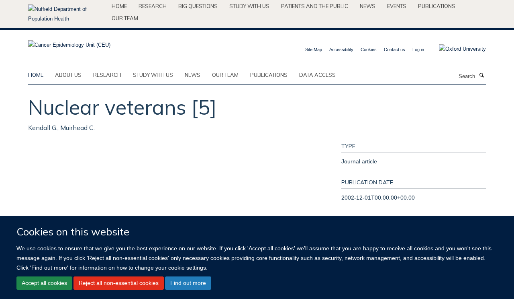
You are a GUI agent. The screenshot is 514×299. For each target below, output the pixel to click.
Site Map (313, 49)
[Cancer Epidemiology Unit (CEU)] (69, 42)
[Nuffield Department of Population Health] (67, 14)
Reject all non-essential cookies (119, 283)
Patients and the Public (314, 6)
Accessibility (341, 49)
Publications (436, 6)
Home (119, 6)
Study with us (249, 6)
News (367, 6)
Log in (418, 49)
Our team (125, 18)
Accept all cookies (44, 283)
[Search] (481, 75)
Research (153, 6)
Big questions (198, 6)
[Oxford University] (456, 49)
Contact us (394, 49)
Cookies (369, 49)
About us (68, 75)
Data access (317, 75)
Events (396, 6)
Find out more (188, 283)
